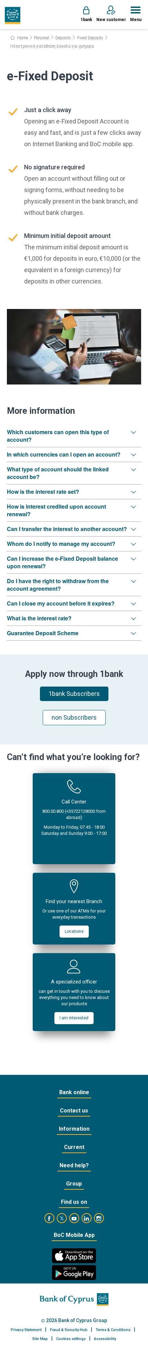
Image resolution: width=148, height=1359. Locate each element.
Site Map (40, 1339)
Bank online (74, 1092)
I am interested (74, 1018)
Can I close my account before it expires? (61, 603)
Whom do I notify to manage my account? (61, 544)
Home (22, 38)
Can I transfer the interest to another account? (67, 529)
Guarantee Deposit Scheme (42, 633)
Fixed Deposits (90, 38)
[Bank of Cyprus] (12, 15)
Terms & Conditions (113, 1330)
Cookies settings (71, 1339)
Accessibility (105, 1339)
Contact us (74, 1110)
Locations (74, 931)
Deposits (63, 38)
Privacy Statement (26, 1330)
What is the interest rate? (39, 618)
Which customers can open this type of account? (58, 435)
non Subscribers (74, 717)
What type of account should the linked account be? (58, 473)
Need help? (74, 1165)
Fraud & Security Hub (68, 1330)
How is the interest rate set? (43, 492)
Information (74, 1129)
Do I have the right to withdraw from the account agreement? (58, 584)
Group (74, 1183)
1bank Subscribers (74, 693)
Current (74, 1147)
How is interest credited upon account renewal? (56, 510)
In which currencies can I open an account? (63, 454)
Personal (41, 38)
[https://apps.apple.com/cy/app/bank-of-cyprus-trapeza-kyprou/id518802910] (74, 1255)
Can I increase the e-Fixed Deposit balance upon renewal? (62, 562)
